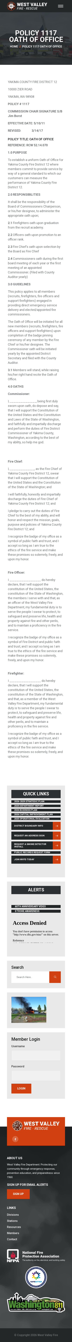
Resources (14, 1227)
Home (14, 46)
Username (18, 1046)
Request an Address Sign (29, 835)
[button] (60, 6)
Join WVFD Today (24, 859)
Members (13, 1233)
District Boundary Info (28, 826)
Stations (12, 1221)
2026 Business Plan (25, 810)
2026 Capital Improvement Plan (33, 814)
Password (17, 1066)
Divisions (13, 1214)
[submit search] (55, 977)
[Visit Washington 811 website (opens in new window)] (36, 1302)
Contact (12, 1239)
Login (21, 1088)
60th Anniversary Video (30, 906)
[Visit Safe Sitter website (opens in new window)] (36, 1277)
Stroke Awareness (29, 911)
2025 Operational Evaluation (31, 819)
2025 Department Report (29, 806)
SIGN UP (18, 1194)
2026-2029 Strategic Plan (29, 801)
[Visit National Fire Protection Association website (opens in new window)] (36, 1255)
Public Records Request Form (32, 852)
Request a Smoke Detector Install (30, 845)
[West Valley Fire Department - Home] (27, 6)
